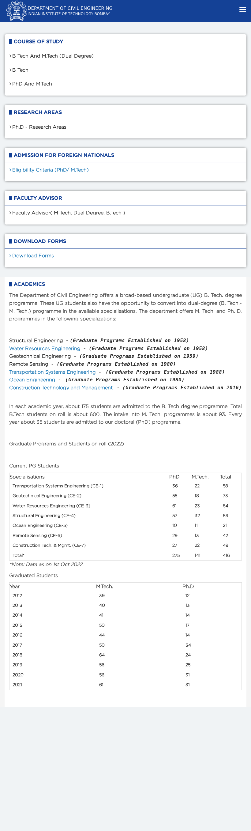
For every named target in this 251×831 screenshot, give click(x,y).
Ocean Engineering (32, 380)
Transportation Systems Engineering (52, 372)
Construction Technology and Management (61, 388)
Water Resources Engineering (45, 348)
